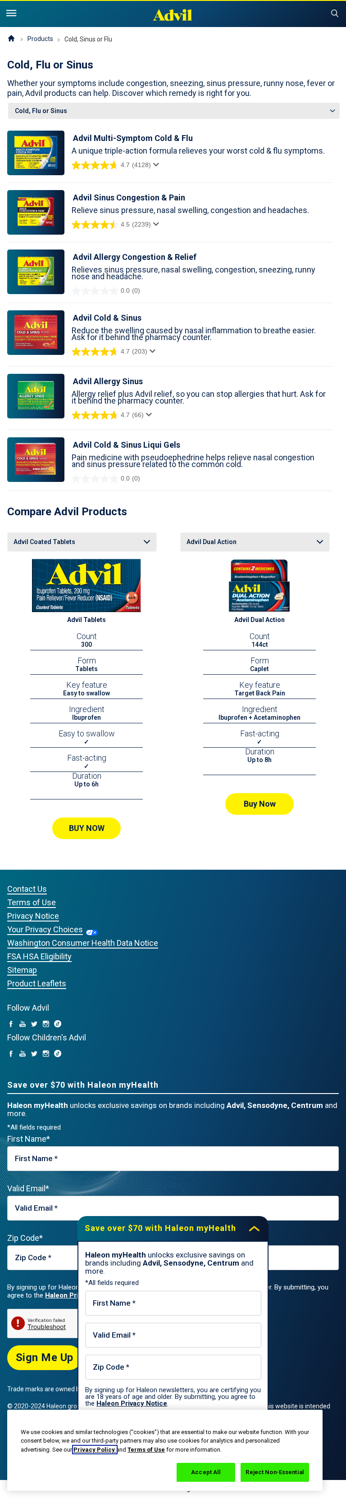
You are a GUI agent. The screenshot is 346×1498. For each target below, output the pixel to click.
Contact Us (27, 889)
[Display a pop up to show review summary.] (157, 167)
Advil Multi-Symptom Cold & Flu (133, 138)
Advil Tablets (86, 619)
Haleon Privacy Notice (131, 1403)
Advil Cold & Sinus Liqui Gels (126, 444)
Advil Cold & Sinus (107, 317)
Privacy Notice (33, 916)
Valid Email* (28, 1188)
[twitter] (34, 1024)
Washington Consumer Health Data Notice (82, 943)
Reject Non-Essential (275, 1472)
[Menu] (11, 13)
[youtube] (22, 1024)
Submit (334, 13)
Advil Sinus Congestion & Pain (129, 197)
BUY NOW (87, 828)
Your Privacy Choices (45, 929)
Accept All (206, 1472)
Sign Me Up (44, 1357)
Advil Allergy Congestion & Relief (134, 257)
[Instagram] (46, 1024)
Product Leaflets (36, 983)
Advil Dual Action (259, 619)
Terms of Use (31, 902)
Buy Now (260, 803)
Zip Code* (25, 1238)
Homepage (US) (11, 39)
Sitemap (22, 970)
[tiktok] (57, 1024)
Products (40, 38)
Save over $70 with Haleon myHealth (160, 1228)
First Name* (28, 1139)
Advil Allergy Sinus (108, 381)
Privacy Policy (94, 1449)
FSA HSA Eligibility (39, 956)
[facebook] (10, 1024)
